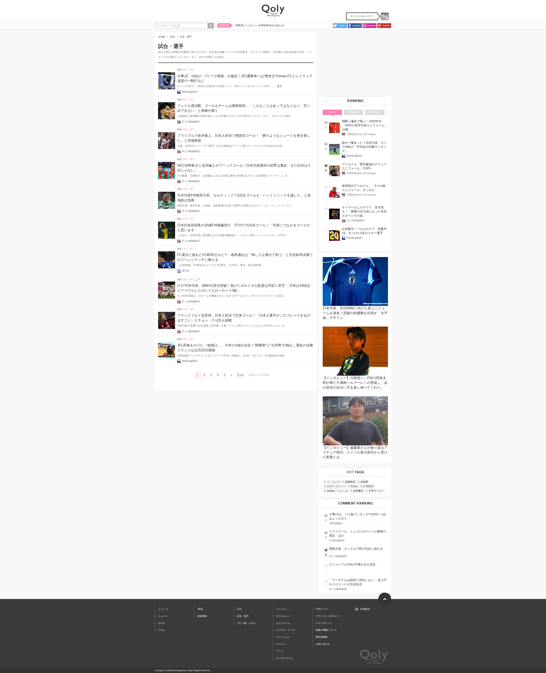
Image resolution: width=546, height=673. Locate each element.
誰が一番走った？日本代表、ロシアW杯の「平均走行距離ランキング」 (364, 147)
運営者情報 (321, 637)
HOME (161, 36)
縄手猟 (185, 270)
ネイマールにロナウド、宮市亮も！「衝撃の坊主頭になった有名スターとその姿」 (364, 211)
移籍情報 (202, 616)
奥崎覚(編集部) (190, 91)
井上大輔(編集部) (191, 121)
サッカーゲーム (284, 658)
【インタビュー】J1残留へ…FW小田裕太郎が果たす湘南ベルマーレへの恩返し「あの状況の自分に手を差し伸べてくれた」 (355, 382)
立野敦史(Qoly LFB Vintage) (361, 134)
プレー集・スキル (246, 623)
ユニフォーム (283, 623)
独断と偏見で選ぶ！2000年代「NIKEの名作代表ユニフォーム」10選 (365, 125)
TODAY (332, 112)
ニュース (162, 616)
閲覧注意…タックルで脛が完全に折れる (356, 548)
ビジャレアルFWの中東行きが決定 (352, 564)
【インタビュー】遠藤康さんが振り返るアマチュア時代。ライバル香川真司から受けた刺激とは (355, 452)
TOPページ (322, 609)
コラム (161, 630)
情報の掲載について (326, 630)
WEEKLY (354, 112)
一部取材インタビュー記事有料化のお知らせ (258, 25)
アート (279, 651)
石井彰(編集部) (337, 540)
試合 (172, 36)
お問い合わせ (323, 644)
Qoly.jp (160, 670)
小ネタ (161, 623)
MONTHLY (375, 112)
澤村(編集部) (336, 523)
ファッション (283, 637)
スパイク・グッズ (285, 630)
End (240, 375)
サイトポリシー (324, 623)
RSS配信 (365, 609)
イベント (281, 644)
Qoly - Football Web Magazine (273, 10)
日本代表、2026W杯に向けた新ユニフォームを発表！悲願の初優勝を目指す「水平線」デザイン (355, 313)
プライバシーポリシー (327, 616)
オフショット (283, 616)
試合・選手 (188, 69)
